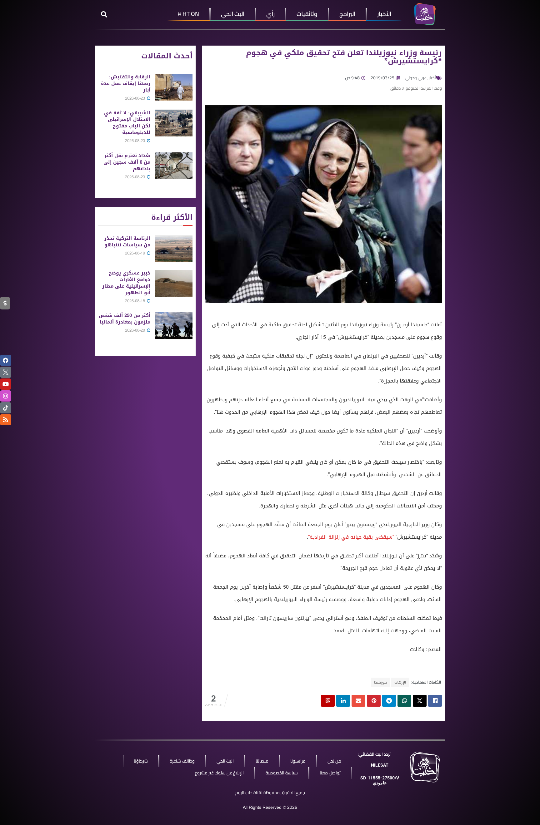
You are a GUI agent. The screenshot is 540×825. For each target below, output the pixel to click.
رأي (270, 13)
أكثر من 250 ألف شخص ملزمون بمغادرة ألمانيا (124, 318)
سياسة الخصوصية (282, 773)
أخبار (432, 78)
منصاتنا (262, 761)
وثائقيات (307, 13)
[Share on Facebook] (435, 701)
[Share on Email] (358, 701)
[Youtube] (5, 384)
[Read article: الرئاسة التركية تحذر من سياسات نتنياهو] (173, 248)
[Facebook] (5, 360)
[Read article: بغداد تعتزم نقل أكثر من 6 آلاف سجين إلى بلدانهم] (173, 165)
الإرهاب (400, 682)
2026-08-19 (135, 253)
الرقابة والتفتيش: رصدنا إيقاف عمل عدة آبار (125, 83)
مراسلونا (298, 761)
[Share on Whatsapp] (404, 701)
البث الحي (232, 13)
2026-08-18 (135, 301)
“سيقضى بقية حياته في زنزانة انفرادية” (351, 537)
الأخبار (384, 13)
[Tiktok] (5, 407)
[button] (104, 14)
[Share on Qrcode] (328, 701)
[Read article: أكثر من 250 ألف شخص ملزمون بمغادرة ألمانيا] (173, 325)
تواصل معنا (330, 773)
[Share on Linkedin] (343, 701)
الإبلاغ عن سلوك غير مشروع (219, 773)
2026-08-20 (135, 330)
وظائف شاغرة (182, 761)
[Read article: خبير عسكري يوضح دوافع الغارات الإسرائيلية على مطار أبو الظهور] (173, 283)
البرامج (347, 13)
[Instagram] (5, 396)
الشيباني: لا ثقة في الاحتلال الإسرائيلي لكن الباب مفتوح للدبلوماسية (127, 122)
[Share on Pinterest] (374, 701)
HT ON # (188, 13)
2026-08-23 (135, 98)
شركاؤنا (141, 761)
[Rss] (5, 419)
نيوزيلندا (380, 682)
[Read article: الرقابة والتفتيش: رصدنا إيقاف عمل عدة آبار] (173, 87)
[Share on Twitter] (420, 701)
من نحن (334, 761)
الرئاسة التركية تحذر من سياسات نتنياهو (127, 241)
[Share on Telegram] (389, 701)
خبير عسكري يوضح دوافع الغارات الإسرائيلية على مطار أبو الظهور (126, 283)
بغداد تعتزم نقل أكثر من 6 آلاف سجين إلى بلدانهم (126, 162)
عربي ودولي (416, 78)
